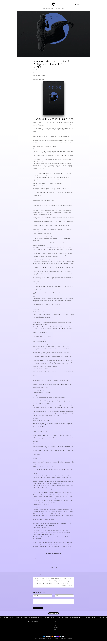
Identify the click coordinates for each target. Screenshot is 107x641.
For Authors (56, 627)
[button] (29, 4)
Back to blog (54, 567)
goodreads (62, 562)
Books (55, 623)
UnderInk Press (39, 638)
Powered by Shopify (45, 638)
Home (55, 621)
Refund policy (52, 638)
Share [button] (36, 72)
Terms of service (63, 638)
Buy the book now (38, 558)
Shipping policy (69, 638)
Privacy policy (57, 638)
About (55, 625)
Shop (55, 629)
